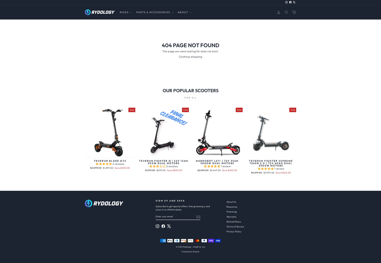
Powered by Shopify (190, 251)
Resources (232, 206)
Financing (232, 211)
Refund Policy (234, 221)
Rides (125, 12)
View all (190, 98)
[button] (104, 164)
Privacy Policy (234, 231)
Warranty (232, 216)
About (183, 12)
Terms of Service (235, 226)
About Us (231, 201)
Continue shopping (190, 56)
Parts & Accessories (153, 12)
